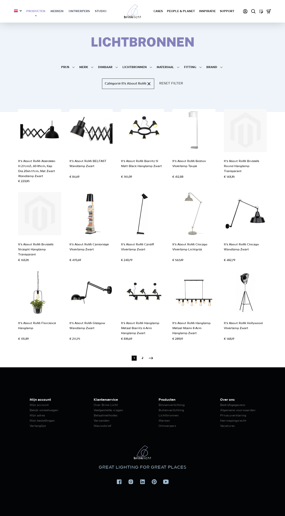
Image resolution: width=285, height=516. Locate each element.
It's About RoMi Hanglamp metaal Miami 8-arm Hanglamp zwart (191, 328)
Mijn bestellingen (42, 421)
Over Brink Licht (106, 405)
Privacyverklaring (233, 415)
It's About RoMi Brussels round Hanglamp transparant (241, 166)
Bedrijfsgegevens (232, 405)
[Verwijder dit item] (148, 83)
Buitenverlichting (171, 410)
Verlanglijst (38, 426)
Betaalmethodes (105, 415)
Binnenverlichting (172, 405)
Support (227, 11)
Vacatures (227, 426)
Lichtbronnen (169, 415)
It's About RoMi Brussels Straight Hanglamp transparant (35, 249)
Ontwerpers (79, 11)
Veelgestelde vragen (108, 410)
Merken (56, 11)
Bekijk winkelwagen (44, 410)
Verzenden (101, 421)
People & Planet (181, 11)
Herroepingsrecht (233, 421)
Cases (158, 11)
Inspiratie (207, 11)
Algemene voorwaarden (237, 410)
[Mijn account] (245, 11)
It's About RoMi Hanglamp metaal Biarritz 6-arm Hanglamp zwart (140, 328)
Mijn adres (37, 415)
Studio (100, 11)
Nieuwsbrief (102, 426)
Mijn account (39, 405)
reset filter (171, 83)
